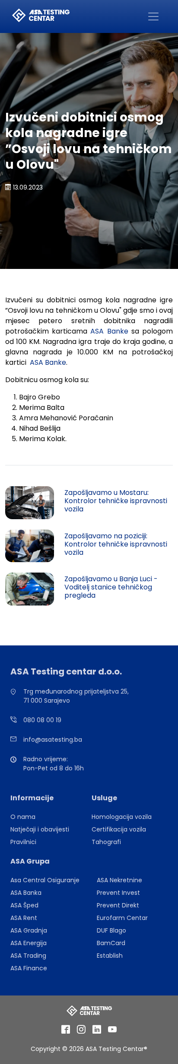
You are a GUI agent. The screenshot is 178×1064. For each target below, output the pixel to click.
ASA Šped (24, 905)
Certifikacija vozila (119, 829)
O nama (22, 816)
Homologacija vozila (122, 816)
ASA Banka (25, 892)
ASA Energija (28, 943)
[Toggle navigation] (153, 16)
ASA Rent (23, 917)
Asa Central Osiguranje (44, 880)
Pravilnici (23, 842)
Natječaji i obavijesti (39, 829)
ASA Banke (109, 331)
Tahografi (106, 842)
